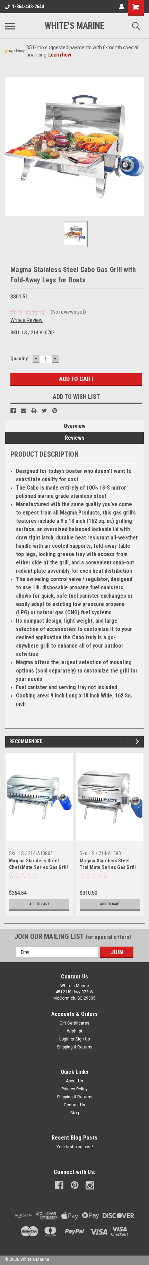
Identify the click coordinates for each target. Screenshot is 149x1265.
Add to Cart (39, 904)
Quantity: (19, 358)
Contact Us (74, 1105)
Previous (128, 741)
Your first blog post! (74, 1146)
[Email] (23, 410)
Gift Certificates (74, 1023)
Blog (74, 1112)
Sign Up (83, 1039)
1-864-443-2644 (28, 6)
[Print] (34, 410)
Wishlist (74, 1031)
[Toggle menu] (10, 26)
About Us (74, 1081)
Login (64, 1039)
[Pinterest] (55, 410)
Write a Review (26, 320)
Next (138, 741)
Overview (75, 426)
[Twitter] (44, 410)
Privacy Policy (74, 1089)
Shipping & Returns (75, 1047)
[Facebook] (13, 410)
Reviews (75, 437)
